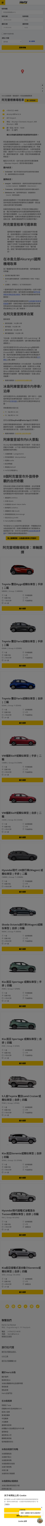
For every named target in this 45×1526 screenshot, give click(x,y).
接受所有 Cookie (22, 1516)
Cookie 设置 (22, 1521)
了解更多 (7, 1504)
